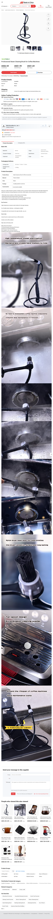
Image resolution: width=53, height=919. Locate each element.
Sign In (3, 136)
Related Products (30, 876)
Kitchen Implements (20, 10)
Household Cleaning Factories (21, 896)
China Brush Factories (7, 896)
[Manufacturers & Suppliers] (26, 2)
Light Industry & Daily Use (10, 10)
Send (13, 793)
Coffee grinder (4, 874)
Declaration (41, 913)
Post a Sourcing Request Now (41, 793)
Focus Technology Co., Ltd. (17, 913)
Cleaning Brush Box (32, 902)
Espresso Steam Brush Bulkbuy (17, 906)
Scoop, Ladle (22, 889)
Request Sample (24, 75)
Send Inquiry (13, 72)
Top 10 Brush (42, 902)
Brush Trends (5, 906)
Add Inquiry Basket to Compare (26, 53)
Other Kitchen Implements (30, 10)
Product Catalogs (21, 871)
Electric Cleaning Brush (21, 899)
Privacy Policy (47, 913)
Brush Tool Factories (35, 896)
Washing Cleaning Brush (19, 902)
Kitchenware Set (5, 889)
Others (40, 876)
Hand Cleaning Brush (7, 902)
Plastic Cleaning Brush (33, 899)
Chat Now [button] (40, 72)
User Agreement (34, 913)
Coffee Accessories (30, 874)
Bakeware (14, 889)
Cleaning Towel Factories (7, 899)
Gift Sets (16, 876)
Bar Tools (16, 874)
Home (2, 10)
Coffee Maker (4, 876)
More (2, 908)
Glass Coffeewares (43, 874)
